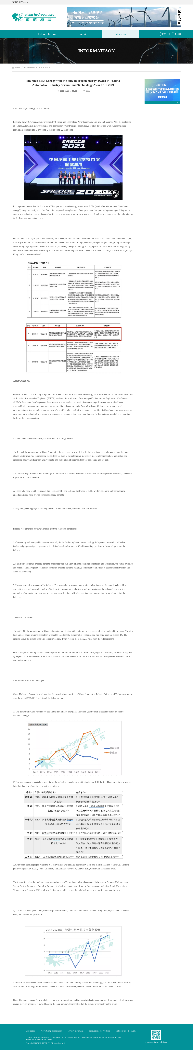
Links (133, 1031)
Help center (121, 1031)
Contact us (30, 1031)
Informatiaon (120, 34)
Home (17, 67)
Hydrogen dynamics (47, 34)
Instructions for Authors (99, 1031)
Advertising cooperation (51, 1031)
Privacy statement (75, 1031)
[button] (177, 17)
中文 (163, 34)
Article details (44, 67)
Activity (83, 34)
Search (178, 34)
